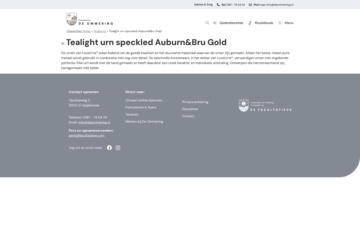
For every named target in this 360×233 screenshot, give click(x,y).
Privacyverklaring (195, 102)
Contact (188, 116)
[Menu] (280, 23)
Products (100, 31)
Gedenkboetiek (231, 23)
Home (79, 31)
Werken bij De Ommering (144, 121)
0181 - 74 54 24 (233, 4)
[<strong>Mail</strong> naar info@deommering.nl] (250, 4)
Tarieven (131, 114)
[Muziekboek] (250, 23)
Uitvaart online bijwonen (143, 100)
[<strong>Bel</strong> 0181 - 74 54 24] (218, 4)
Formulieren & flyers (140, 107)
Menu (289, 23)
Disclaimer (190, 109)
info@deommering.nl (94, 122)
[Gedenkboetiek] (214, 23)
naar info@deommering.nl (273, 4)
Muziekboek (264, 23)
